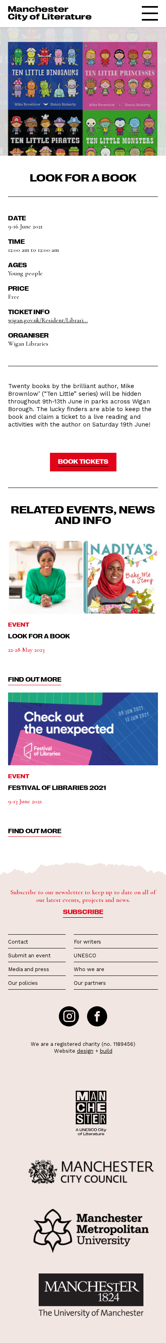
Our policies (23, 983)
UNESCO (85, 955)
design (85, 1051)
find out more (34, 679)
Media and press (28, 969)
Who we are (89, 969)
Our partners (90, 983)
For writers (87, 942)
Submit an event (29, 955)
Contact (18, 942)
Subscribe (83, 911)
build (106, 1051)
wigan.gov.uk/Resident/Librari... (48, 320)
